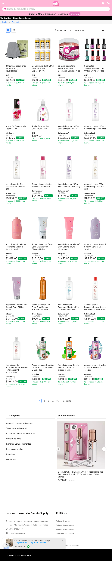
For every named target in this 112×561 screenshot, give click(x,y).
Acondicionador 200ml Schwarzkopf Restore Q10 (94, 186)
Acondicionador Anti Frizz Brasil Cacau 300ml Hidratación (41, 307)
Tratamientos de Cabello (17, 428)
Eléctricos (63, 14)
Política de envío (63, 521)
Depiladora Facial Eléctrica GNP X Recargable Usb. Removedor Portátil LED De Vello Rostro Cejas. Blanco (81, 474)
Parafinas (10, 454)
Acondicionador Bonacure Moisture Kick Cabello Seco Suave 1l (68, 307)
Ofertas (75, 14)
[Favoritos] (103, 3)
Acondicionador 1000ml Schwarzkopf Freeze (68, 127)
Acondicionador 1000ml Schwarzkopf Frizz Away (95, 127)
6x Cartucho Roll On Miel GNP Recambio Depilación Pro (43, 68)
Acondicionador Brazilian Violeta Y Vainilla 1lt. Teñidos (95, 367)
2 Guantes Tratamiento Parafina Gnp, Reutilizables (16, 68)
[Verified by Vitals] (28, 546)
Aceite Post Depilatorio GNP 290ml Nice (42, 127)
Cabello (33, 14)
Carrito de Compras (70, 545)
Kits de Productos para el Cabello (21, 433)
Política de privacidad (65, 529)
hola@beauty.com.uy (17, 533)
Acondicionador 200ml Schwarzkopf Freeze (42, 185)
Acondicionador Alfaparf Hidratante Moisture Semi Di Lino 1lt (16, 246)
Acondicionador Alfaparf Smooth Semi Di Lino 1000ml (95, 246)
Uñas (41, 14)
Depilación (50, 14)
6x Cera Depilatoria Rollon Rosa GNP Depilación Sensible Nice (69, 68)
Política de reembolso (65, 525)
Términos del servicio (65, 533)
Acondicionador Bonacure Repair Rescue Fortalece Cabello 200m (95, 307)
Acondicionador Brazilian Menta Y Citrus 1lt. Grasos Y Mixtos (69, 367)
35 (57, 401)
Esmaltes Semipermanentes (18, 444)
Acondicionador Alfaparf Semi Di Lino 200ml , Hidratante (69, 246)
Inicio (4, 22)
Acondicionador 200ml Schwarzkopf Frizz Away (69, 185)
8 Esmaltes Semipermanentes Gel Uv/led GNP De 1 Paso (94, 68)
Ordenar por (60, 30)
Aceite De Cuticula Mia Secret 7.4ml (16, 127)
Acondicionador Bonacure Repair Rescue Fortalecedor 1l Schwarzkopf (16, 368)
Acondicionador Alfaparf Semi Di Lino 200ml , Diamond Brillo (42, 246)
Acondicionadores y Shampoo (19, 423)
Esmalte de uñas (13, 438)
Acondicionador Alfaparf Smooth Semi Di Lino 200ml (16, 307)
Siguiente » (68, 401)
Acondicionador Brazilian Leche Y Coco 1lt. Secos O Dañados (43, 367)
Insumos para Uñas (14, 449)
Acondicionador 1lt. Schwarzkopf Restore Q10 (15, 186)
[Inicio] (27, 3)
